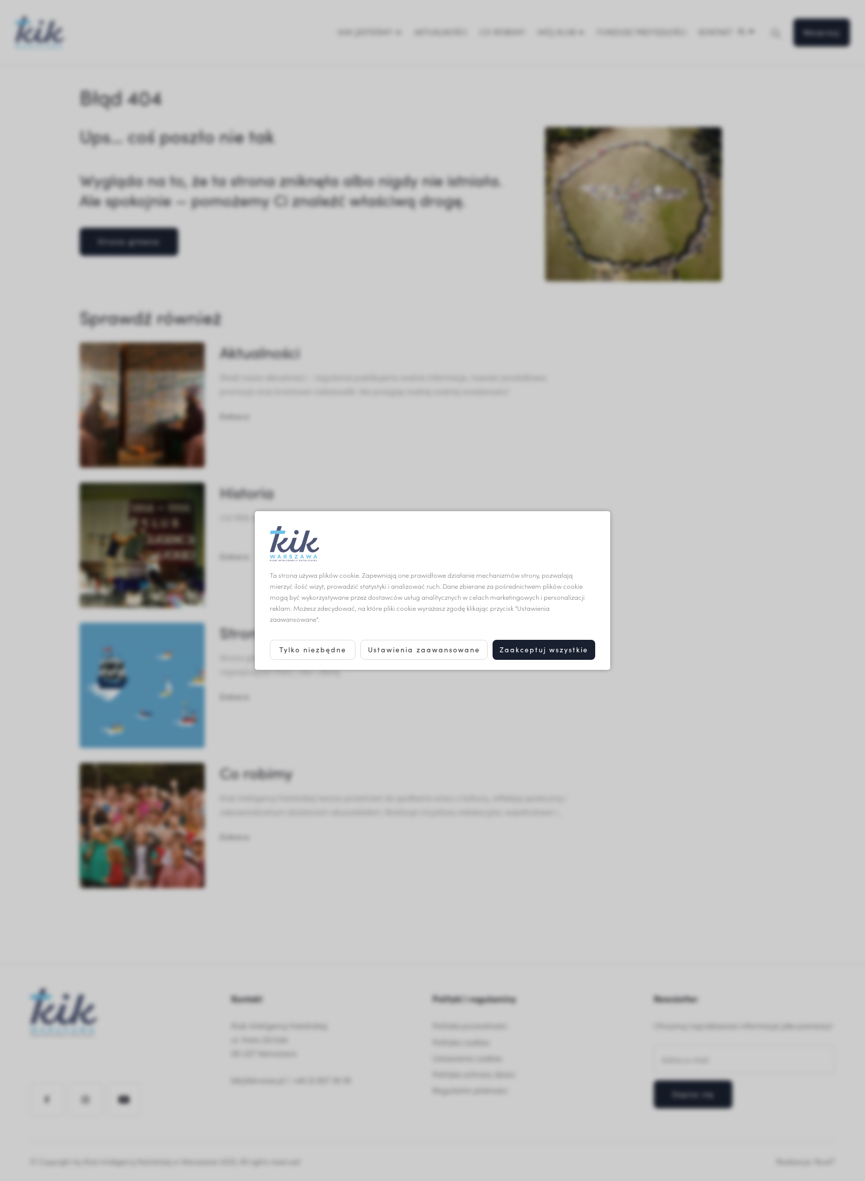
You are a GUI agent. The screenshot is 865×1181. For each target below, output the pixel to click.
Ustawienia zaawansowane (424, 649)
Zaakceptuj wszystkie (544, 649)
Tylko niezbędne (312, 649)
